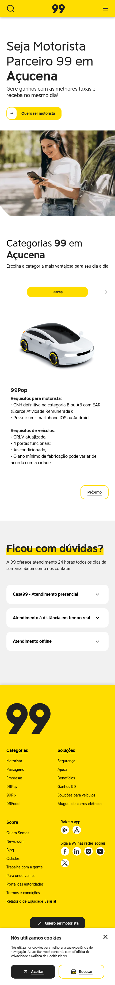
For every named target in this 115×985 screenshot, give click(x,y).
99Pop (58, 292)
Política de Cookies (45, 956)
